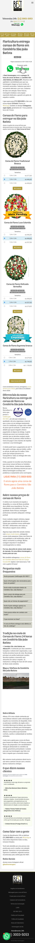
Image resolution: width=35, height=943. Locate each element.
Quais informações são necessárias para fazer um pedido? (17, 582)
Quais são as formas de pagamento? (16, 601)
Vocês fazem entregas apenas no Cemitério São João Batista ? (15, 607)
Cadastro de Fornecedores (17, 900)
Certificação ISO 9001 (7, 418)
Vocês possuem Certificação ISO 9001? (17, 576)
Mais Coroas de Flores (17, 381)
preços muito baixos (12, 534)
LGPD (17, 907)
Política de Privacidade (17, 915)
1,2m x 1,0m (12, 179)
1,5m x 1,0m (12, 183)
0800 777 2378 (18, 21)
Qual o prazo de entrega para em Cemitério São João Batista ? (14, 595)
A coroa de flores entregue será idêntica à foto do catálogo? (17, 625)
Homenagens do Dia (17, 927)
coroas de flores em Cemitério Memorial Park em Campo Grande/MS (16, 559)
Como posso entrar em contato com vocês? (15, 613)
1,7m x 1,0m (12, 361)
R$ (28, 175)
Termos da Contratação (17, 904)
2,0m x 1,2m (12, 365)
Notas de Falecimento (17, 923)
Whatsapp (6, 106)
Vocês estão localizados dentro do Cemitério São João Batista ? (15, 589)
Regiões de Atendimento (18, 888)
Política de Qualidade (17, 919)
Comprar (18, 188)
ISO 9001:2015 (17, 911)
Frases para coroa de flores (17, 896)
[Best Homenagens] (17, 7)
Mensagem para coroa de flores (17, 892)
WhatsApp (26, 837)
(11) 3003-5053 (25, 19)
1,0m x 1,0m (12, 175)
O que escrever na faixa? (12, 619)
